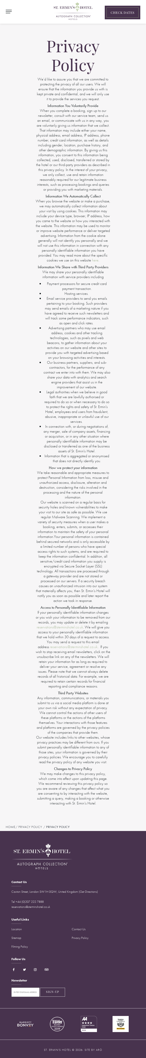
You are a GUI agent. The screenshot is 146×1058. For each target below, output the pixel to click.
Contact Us (79, 929)
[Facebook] (15, 969)
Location (16, 929)
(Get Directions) (88, 891)
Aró (99, 1050)
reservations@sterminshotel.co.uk (60, 627)
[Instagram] (35, 969)
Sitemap (16, 938)
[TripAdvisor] (44, 969)
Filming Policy (19, 946)
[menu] (9, 11)
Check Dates (122, 13)
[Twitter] (24, 969)
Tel (27, 902)
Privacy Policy (80, 938)
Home (10, 827)
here (95, 260)
